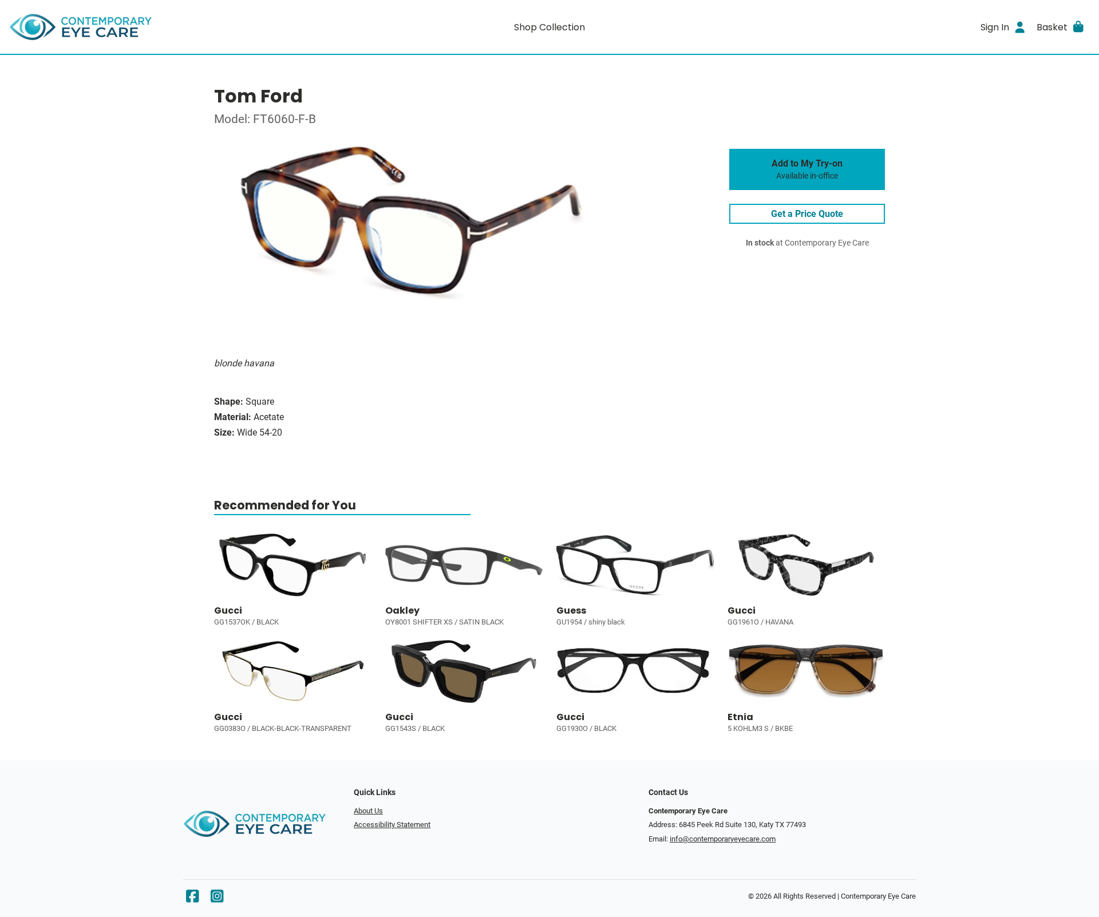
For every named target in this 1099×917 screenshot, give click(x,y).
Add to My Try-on (807, 169)
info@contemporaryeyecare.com (723, 839)
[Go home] (144, 27)
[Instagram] (217, 899)
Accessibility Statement (392, 824)
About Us (368, 811)
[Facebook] (192, 899)
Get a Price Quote (807, 213)
